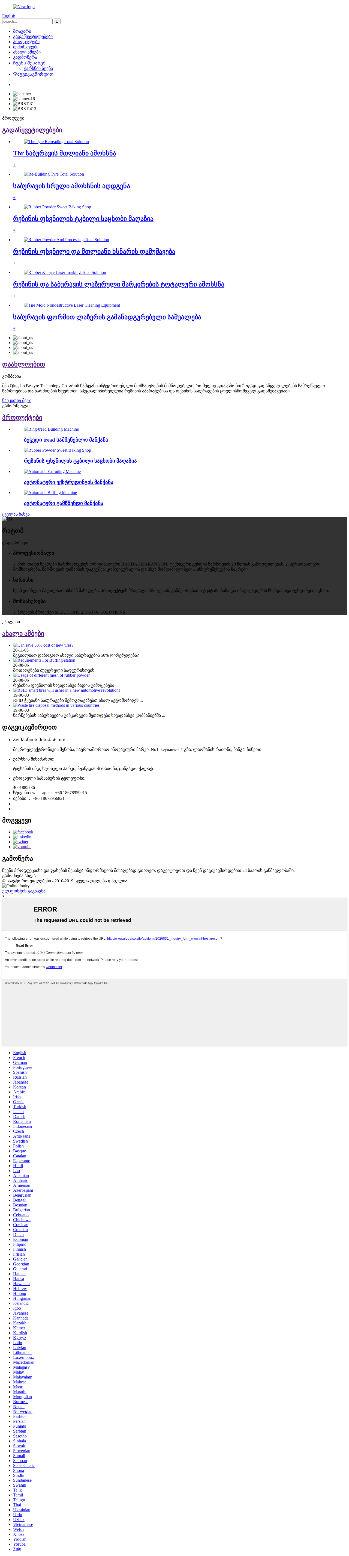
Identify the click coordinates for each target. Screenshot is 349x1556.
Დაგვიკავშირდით (33, 74)
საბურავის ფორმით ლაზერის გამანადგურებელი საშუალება (107, 317)
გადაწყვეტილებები (33, 36)
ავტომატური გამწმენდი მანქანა (63, 503)
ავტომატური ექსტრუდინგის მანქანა (68, 482)
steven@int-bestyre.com (34, 803)
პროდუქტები (26, 41)
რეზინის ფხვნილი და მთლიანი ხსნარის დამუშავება (94, 251)
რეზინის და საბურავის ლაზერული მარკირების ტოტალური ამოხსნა (118, 284)
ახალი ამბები (27, 52)
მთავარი (22, 31)
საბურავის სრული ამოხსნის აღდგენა (71, 186)
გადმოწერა (25, 57)
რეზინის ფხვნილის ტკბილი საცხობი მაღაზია (83, 218)
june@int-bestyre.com (32, 808)
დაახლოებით (23, 364)
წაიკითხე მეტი (16, 400)
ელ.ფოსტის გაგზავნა (24, 891)
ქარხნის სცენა (38, 68)
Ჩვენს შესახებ (29, 63)
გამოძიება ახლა (19, 875)
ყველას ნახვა (16, 514)
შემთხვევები (25, 47)
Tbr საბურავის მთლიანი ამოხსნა (64, 153)
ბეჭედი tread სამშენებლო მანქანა (66, 440)
